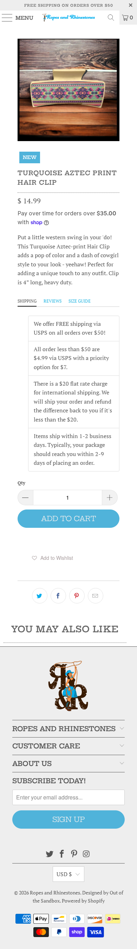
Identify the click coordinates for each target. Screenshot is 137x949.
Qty (21, 483)
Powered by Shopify (83, 900)
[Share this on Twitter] (39, 595)
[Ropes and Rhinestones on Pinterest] (74, 854)
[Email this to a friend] (95, 595)
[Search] (111, 18)
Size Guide (79, 301)
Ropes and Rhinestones (55, 892)
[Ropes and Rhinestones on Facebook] (62, 854)
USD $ (64, 874)
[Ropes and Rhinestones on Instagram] (86, 854)
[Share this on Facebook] (58, 595)
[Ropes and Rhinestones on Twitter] (50, 854)
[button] (53, 558)
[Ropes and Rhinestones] (68, 18)
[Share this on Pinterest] (77, 595)
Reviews (52, 301)
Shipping (27, 301)
